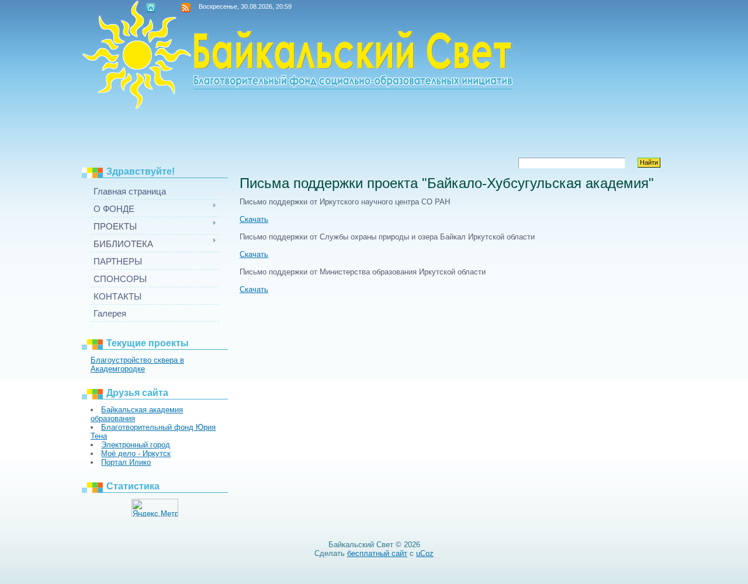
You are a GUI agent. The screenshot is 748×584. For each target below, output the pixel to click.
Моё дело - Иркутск (136, 453)
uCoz (425, 553)
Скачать (254, 219)
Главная (150, 7)
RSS (186, 7)
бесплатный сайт (377, 553)
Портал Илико (126, 462)
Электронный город (135, 444)
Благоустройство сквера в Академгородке (137, 364)
